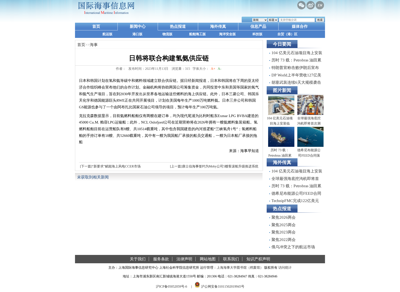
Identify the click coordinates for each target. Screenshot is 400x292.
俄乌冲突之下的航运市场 (293, 247)
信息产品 (258, 26)
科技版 (257, 34)
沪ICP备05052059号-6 (171, 286)
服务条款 (161, 259)
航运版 (107, 34)
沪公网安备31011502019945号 (222, 286)
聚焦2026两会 (283, 217)
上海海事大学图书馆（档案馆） (240, 267)
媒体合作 (300, 26)
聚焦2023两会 (283, 232)
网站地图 (208, 259)
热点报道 (178, 26)
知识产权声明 (258, 259)
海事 (94, 44)
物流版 (167, 34)
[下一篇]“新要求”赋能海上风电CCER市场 (110, 166)
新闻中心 (138, 26)
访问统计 (285, 267)
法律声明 (184, 259)
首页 (96, 26)
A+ (213, 68)
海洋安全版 (227, 34)
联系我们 (231, 259)
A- (219, 68)
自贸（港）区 (288, 34)
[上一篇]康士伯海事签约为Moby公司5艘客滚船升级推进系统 (214, 166)
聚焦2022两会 (283, 239)
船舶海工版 (197, 34)
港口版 (137, 34)
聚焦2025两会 (283, 225)
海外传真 (218, 26)
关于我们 (138, 259)
